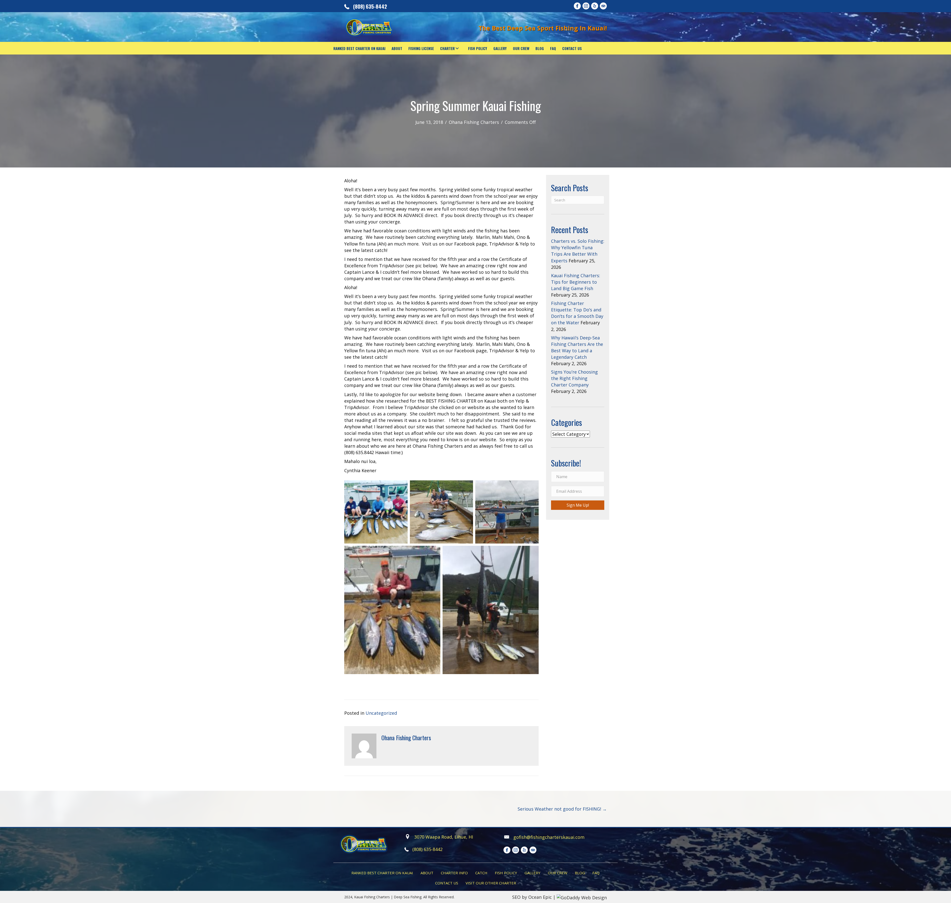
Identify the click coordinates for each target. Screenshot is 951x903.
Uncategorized (381, 713)
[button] (457, 48)
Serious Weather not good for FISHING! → (562, 809)
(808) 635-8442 (370, 6)
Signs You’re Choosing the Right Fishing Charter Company (574, 378)
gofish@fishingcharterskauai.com (548, 837)
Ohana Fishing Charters (474, 122)
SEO (516, 897)
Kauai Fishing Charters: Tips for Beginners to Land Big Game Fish (575, 282)
